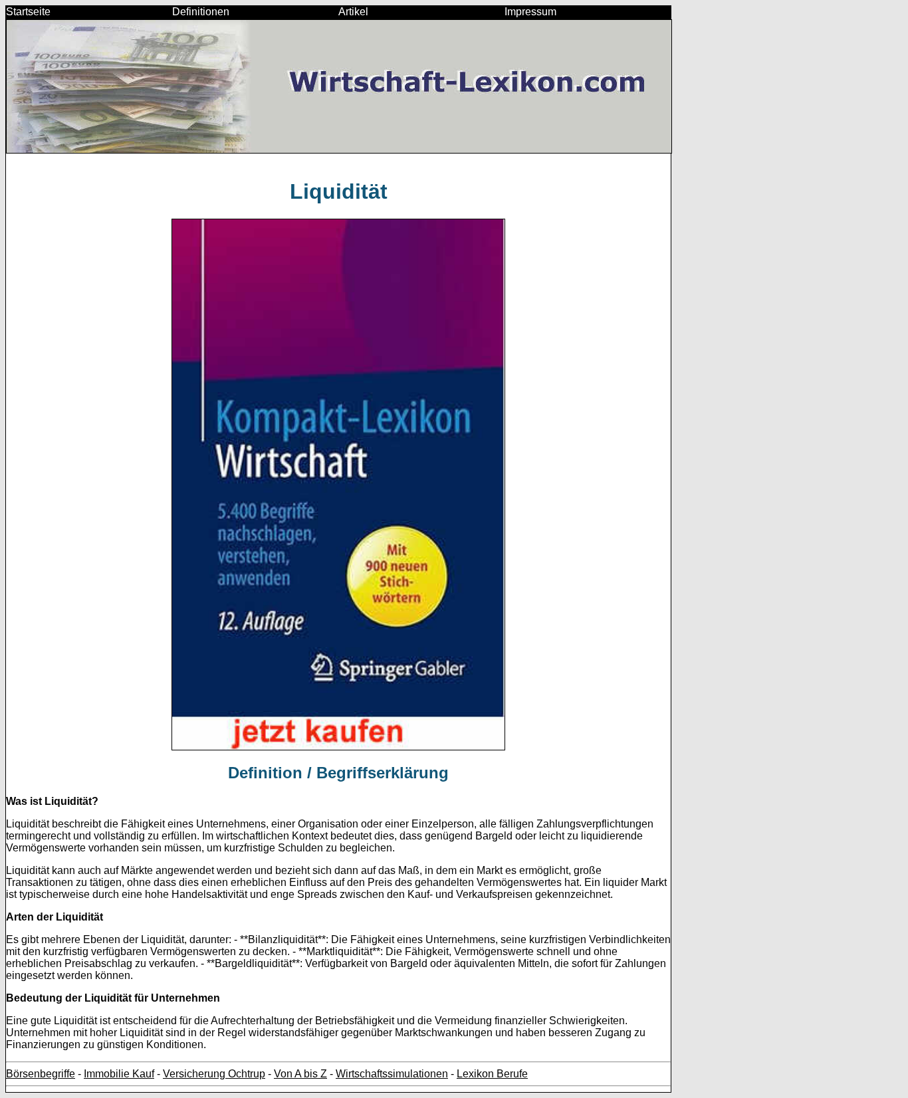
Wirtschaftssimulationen (392, 1073)
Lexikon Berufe (492, 1073)
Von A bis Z (300, 1073)
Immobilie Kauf (119, 1073)
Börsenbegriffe (40, 1073)
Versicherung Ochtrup (214, 1073)
